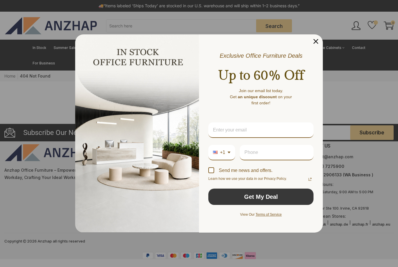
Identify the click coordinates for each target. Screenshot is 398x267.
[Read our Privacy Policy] (310, 179)
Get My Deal (261, 197)
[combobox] (221, 152)
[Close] (316, 41)
